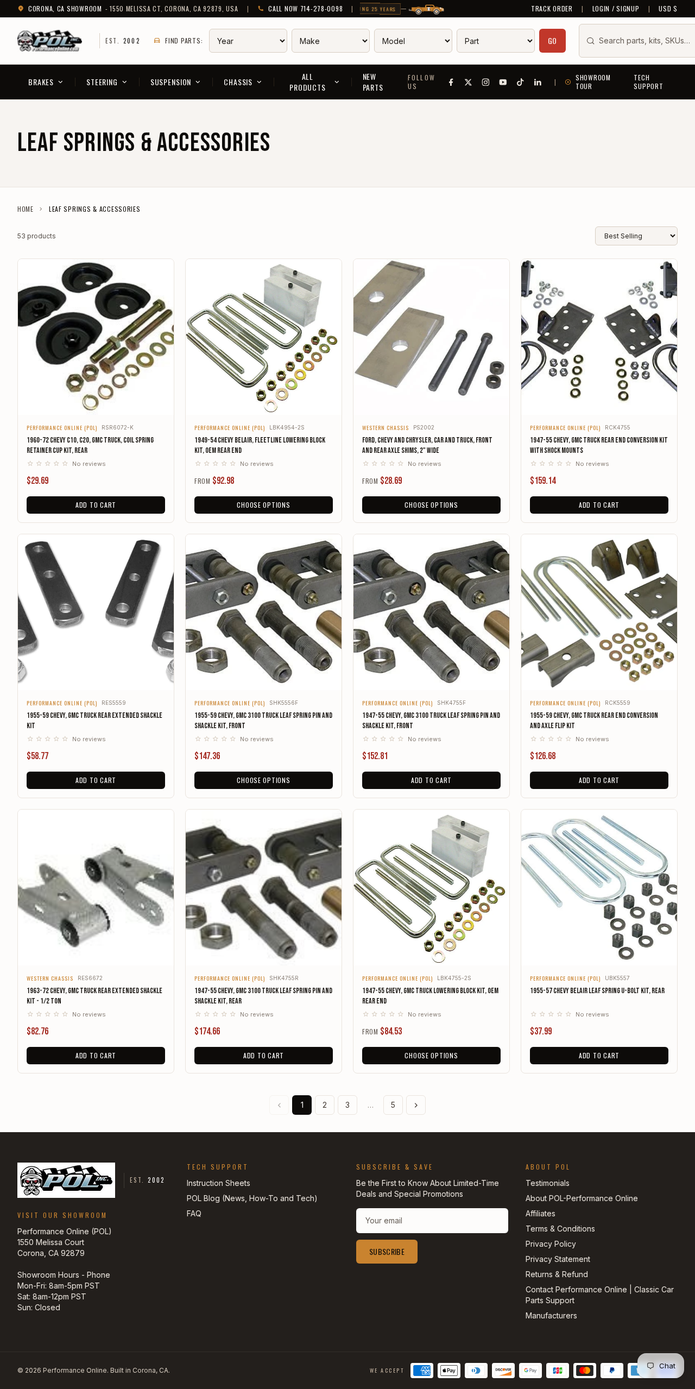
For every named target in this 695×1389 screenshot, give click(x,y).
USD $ (668, 8)
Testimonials (548, 1183)
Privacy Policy (551, 1243)
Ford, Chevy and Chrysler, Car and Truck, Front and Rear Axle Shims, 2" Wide (427, 445)
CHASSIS (238, 81)
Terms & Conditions (560, 1228)
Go (553, 40)
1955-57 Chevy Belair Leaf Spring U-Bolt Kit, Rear (597, 990)
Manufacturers (551, 1315)
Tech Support (648, 82)
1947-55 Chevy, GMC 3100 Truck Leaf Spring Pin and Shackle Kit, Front (431, 720)
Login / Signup (616, 8)
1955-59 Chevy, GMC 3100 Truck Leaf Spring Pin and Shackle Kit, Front (263, 720)
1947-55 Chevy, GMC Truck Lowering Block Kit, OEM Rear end (430, 996)
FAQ (194, 1213)
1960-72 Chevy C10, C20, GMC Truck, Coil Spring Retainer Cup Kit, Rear (90, 445)
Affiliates (540, 1213)
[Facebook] (451, 82)
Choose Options (263, 504)
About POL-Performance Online (582, 1198)
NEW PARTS (373, 82)
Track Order (552, 8)
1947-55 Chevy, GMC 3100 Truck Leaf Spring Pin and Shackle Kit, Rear (263, 996)
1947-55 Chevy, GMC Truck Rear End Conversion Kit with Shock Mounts (599, 445)
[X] (468, 82)
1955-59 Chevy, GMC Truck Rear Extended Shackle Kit (94, 720)
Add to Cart (95, 504)
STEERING (102, 81)
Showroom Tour (593, 82)
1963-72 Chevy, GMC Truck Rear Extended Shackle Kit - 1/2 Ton (94, 996)
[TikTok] (520, 82)
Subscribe (387, 1251)
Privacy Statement (558, 1259)
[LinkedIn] (538, 82)
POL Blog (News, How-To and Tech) (252, 1198)
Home (25, 209)
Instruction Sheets (218, 1183)
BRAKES (41, 81)
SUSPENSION (170, 81)
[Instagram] (486, 82)
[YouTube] (503, 82)
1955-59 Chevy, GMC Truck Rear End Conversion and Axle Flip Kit (594, 720)
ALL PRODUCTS (307, 82)
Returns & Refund (557, 1274)
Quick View (96, 399)
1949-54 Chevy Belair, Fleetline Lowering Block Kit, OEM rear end (259, 445)
